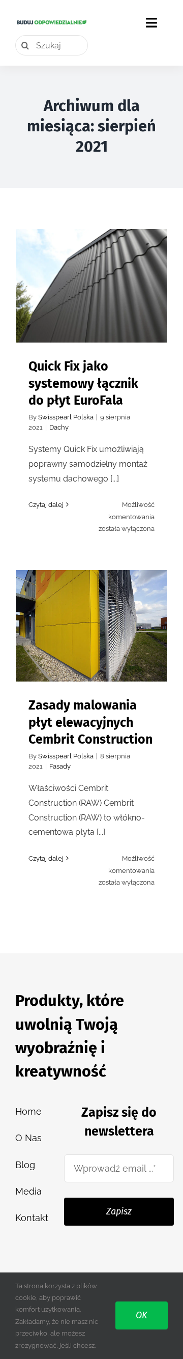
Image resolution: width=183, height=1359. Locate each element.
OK (141, 1315)
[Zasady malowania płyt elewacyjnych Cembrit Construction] (91, 626)
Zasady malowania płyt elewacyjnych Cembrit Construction (92, 600)
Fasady (60, 766)
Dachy (59, 427)
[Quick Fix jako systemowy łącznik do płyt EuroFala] (91, 286)
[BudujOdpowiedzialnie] (51, 22)
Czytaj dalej (46, 504)
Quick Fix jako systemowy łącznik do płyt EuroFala (92, 260)
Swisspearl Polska (66, 417)
